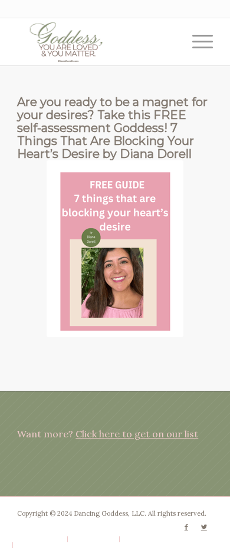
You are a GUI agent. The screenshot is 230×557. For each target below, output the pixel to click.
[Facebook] (186, 527)
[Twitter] (204, 527)
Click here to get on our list (136, 434)
